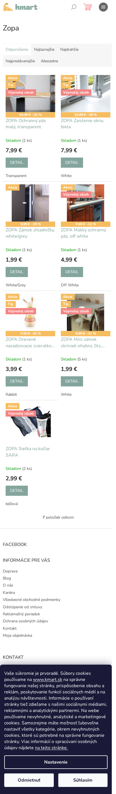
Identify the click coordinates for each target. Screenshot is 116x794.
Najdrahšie (69, 49)
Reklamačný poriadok (21, 614)
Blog (7, 578)
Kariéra (9, 592)
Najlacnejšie (44, 49)
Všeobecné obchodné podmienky (31, 599)
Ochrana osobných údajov (25, 621)
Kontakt (10, 628)
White (66, 175)
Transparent (16, 175)
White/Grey (16, 285)
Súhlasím (82, 780)
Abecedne (49, 61)
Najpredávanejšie (20, 61)
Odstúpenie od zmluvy (22, 607)
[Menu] (103, 7)
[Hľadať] (73, 7)
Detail (16, 162)
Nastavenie (56, 762)
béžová (12, 504)
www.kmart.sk (47, 679)
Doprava (10, 571)
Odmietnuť (29, 780)
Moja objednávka (17, 635)
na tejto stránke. (51, 748)
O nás (8, 585)
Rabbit (11, 394)
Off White (70, 285)
